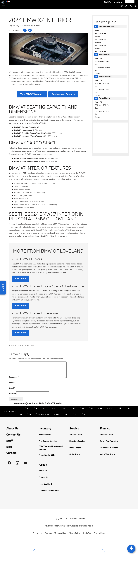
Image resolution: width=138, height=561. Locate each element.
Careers (11, 452)
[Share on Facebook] (25, 30)
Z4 (30, 414)
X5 (110, 408)
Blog (9, 446)
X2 (83, 408)
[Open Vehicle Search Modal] (121, 6)
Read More (20, 278)
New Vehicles (45, 434)
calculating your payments (41, 233)
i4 (66, 414)
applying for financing (18, 233)
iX (48, 414)
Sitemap (48, 533)
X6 (119, 408)
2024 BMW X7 (69, 72)
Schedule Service (77, 441)
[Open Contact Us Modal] (103, 550)
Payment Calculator (109, 447)
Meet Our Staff (45, 484)
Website (12, 393)
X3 (92, 408)
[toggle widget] (131, 549)
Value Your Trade (107, 454)
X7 (129, 408)
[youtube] (25, 463)
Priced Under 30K (47, 455)
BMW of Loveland (33, 25)
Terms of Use (60, 533)
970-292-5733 (100, 33)
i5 (75, 414)
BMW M (41, 414)
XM (21, 414)
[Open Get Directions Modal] (135, 6)
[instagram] (17, 463)
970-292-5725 (100, 39)
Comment (14, 377)
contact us (55, 227)
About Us (12, 428)
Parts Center (75, 447)
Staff (9, 440)
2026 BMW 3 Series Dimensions (35, 313)
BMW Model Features (25, 345)
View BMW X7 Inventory (32, 94)
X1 (74, 408)
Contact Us (13, 434)
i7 (84, 414)
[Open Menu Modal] (3, 6)
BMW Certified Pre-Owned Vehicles (51, 448)
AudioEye (87, 533)
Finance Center (106, 434)
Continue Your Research (63, 94)
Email (12, 388)
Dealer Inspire (87, 525)
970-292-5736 (100, 51)
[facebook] (9, 463)
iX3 (57, 414)
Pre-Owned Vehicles (48, 441)
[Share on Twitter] (30, 30)
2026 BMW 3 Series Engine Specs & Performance (48, 286)
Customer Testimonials (49, 490)
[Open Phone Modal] (131, 6)
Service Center (75, 434)
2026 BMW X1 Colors (27, 259)
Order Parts (74, 454)
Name (12, 382)
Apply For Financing (109, 441)
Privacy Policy (74, 533)
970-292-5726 (100, 45)
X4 (101, 408)
